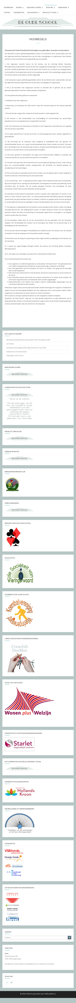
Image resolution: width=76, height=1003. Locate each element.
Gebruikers (62, 7)
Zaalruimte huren (34, 7)
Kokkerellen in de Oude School (16, 352)
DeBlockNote (50, 994)
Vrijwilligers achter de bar (15, 355)
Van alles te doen (49, 12)
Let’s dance (10, 344)
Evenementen (19, 12)
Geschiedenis (32, 12)
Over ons (49, 7)
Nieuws (19, 7)
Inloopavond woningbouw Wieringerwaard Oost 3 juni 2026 (26, 348)
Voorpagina (8, 7)
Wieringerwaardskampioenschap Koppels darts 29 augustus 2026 (28, 340)
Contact (7, 12)
